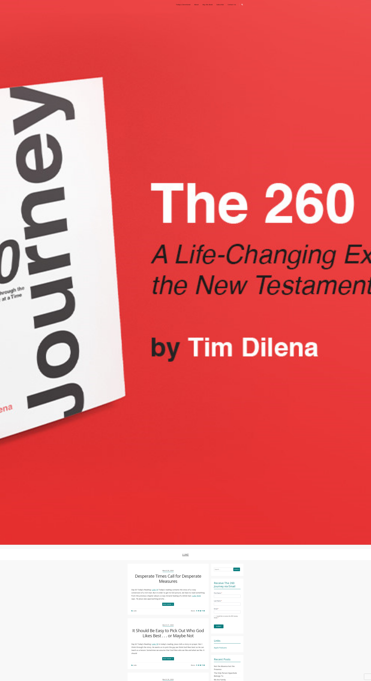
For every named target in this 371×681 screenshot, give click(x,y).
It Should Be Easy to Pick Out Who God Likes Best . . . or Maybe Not (168, 633)
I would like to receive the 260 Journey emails (226, 617)
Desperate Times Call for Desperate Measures (168, 578)
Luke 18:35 (196, 596)
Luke (135, 611)
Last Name (218, 601)
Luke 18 (155, 644)
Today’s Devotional (183, 5)
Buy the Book (208, 5)
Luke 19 (155, 590)
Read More (167, 604)
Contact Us (232, 5)
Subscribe (220, 5)
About (196, 5)
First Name (218, 593)
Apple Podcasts (220, 648)
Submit (218, 626)
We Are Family (220, 679)
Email (216, 609)
